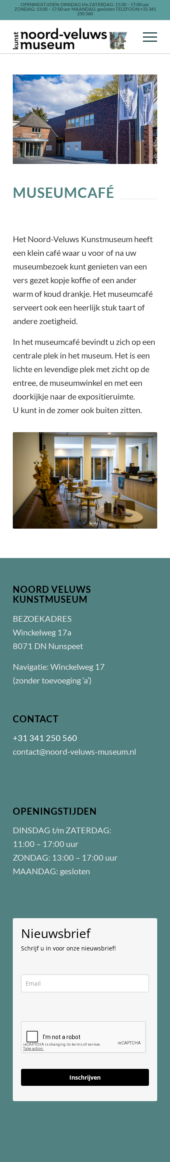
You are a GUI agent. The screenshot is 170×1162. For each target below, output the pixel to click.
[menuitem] (146, 36)
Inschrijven (85, 1077)
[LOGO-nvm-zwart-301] (70, 36)
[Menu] (146, 36)
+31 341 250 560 (45, 738)
